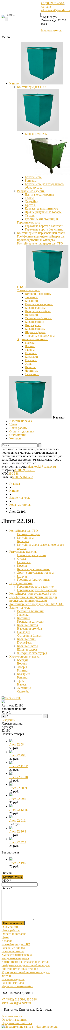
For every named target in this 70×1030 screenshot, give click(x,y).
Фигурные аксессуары (40, 335)
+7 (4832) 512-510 (52, 3)
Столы (29, 198)
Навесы (30, 367)
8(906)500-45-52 (22, 477)
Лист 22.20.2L (18, 788)
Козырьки (32, 356)
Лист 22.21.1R (18, 777)
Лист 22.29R (17, 798)
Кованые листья (36, 307)
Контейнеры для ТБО (31, 87)
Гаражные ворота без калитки (45, 229)
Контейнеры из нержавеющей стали (41, 233)
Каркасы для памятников (42, 208)
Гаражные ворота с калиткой (44, 226)
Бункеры (31, 180)
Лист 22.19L (17, 863)
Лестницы (32, 370)
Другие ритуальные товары (43, 212)
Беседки (30, 342)
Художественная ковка (32, 339)
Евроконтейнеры (36, 133)
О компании (17, 435)
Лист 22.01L (17, 820)
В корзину (8, 720)
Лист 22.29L (17, 755)
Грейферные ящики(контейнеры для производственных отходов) (41, 238)
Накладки (32, 314)
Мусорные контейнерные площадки (26, 972)
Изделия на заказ (20, 421)
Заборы (30, 349)
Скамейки (32, 201)
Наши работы (18, 428)
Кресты (30, 205)
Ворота (30, 346)
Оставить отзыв (12, 876)
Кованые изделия (13, 979)
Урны (29, 363)
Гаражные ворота (29, 222)
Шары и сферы (35, 332)
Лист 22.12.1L (18, 809)
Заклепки (31, 297)
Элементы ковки (28, 290)
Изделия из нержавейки (17, 986)
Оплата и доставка (21, 431)
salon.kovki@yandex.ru (55, 10)
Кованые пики (35, 321)
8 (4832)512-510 (24, 470)
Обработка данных (14, 1019)
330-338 (46, 6)
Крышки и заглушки (39, 304)
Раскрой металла (13, 982)
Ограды (30, 215)
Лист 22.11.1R (18, 766)
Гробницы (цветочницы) (42, 219)
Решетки (31, 360)
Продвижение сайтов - (17, 1023)
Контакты (15, 438)
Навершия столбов (38, 311)
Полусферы (33, 325)
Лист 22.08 (16, 744)
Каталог (15, 83)
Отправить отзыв (13, 923)
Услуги (6, 975)
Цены (13, 424)
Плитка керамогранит (40, 194)
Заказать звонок (51, 30)
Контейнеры (33, 177)
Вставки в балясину (38, 293)
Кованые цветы (35, 328)
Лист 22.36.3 (17, 831)
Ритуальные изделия (31, 191)
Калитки (31, 353)
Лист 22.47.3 (17, 842)
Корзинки (32, 300)
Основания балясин (38, 318)
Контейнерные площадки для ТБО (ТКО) (36, 604)
